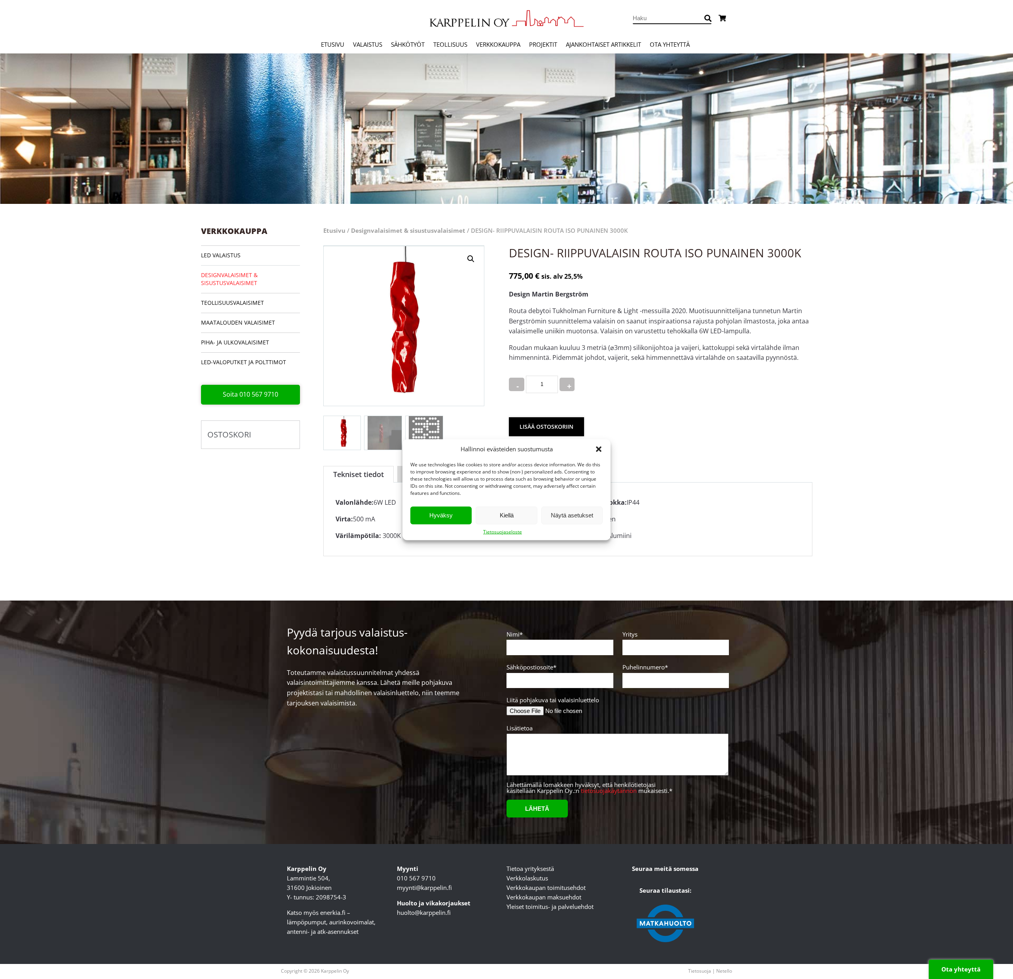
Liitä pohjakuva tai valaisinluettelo (552, 700)
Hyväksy (441, 515)
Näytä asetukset (572, 515)
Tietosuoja (699, 971)
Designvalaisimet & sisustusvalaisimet (229, 279)
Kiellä (507, 515)
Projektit (543, 44)
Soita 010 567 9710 (250, 394)
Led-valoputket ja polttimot (243, 362)
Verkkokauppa (498, 44)
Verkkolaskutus (527, 878)
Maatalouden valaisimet (238, 322)
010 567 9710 (416, 878)
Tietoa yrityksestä (530, 869)
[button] (599, 449)
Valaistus (367, 44)
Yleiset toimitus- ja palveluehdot (550, 907)
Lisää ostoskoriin (546, 426)
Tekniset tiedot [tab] (358, 474)
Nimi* (514, 634)
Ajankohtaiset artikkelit (603, 44)
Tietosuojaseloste (502, 531)
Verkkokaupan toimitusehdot (546, 888)
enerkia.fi (332, 912)
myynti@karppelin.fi (424, 888)
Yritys (629, 634)
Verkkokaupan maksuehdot (543, 897)
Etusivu (332, 44)
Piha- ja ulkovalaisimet (235, 342)
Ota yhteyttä (670, 44)
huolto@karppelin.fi (424, 912)
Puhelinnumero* (645, 667)
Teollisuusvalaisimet (232, 302)
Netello (724, 971)
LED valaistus (221, 255)
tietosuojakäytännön (609, 791)
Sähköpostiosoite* (531, 667)
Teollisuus (450, 44)
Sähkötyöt (408, 44)
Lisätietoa (519, 728)
